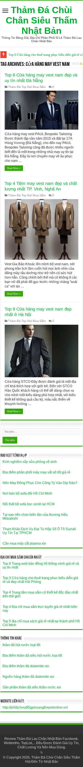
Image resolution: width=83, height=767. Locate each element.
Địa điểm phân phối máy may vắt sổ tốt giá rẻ (36, 472)
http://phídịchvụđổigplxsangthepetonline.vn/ (35, 707)
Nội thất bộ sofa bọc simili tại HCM (28, 504)
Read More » (13, 168)
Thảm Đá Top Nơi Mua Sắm (27, 87)
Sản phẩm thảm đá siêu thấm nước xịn (32, 687)
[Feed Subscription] (81, 63)
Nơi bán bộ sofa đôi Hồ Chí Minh (27, 493)
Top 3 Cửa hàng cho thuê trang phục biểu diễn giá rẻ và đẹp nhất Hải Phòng (40, 580)
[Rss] (41, 752)
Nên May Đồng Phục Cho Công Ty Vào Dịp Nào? (40, 483)
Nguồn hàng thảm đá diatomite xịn (28, 676)
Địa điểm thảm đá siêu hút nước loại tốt (32, 655)
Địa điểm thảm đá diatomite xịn (26, 666)
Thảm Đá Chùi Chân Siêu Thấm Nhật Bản (41, 20)
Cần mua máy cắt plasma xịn (24, 543)
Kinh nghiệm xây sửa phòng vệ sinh (30, 461)
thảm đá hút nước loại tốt (21, 645)
